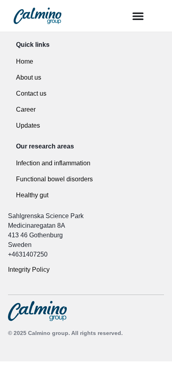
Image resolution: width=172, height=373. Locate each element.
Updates (28, 125)
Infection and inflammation (53, 163)
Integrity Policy (29, 269)
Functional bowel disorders (54, 179)
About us (28, 77)
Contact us (31, 93)
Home (24, 61)
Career (26, 109)
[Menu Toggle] (138, 16)
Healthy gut (32, 195)
